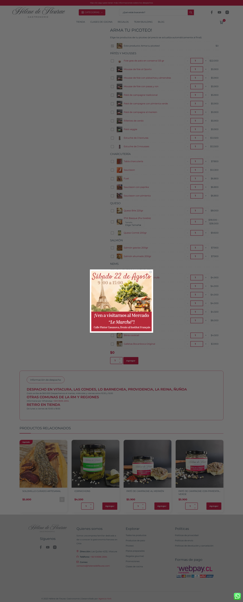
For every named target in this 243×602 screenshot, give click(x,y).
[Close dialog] (150, 272)
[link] (121, 301)
